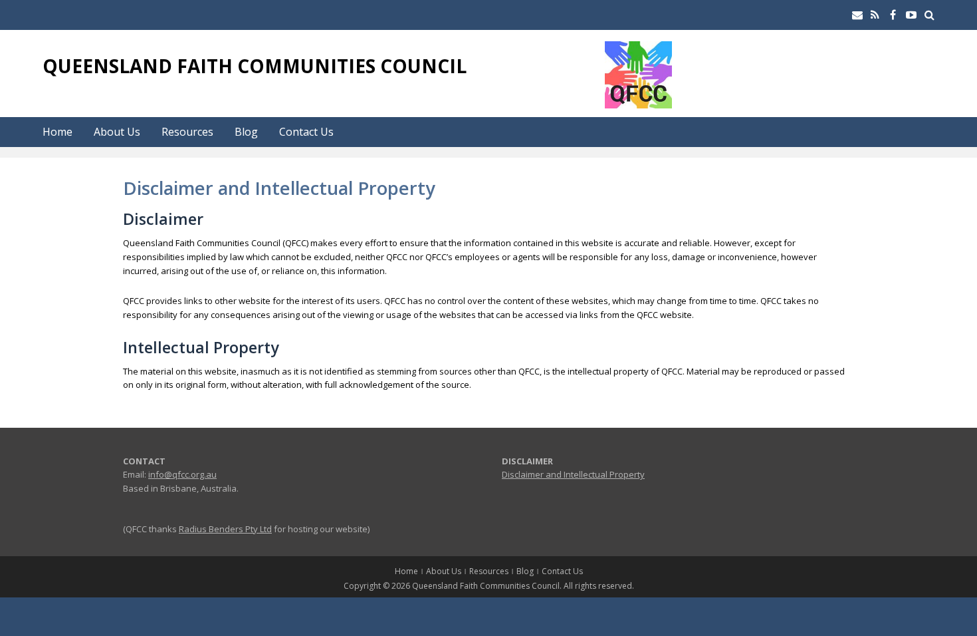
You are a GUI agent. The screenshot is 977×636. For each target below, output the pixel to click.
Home (57, 131)
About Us (117, 131)
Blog (246, 131)
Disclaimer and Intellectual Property (573, 474)
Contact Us (306, 131)
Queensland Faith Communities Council (255, 66)
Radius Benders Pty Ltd (225, 529)
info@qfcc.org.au (182, 474)
